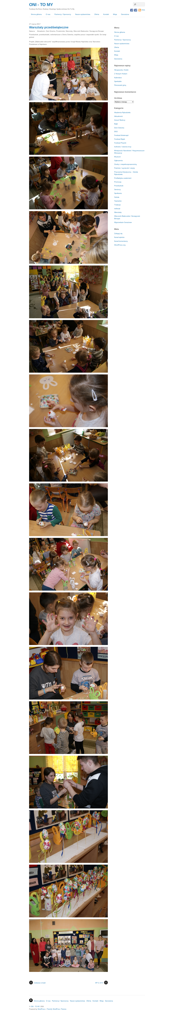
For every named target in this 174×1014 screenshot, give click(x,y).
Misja (115, 14)
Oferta (96, 14)
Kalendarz (118, 78)
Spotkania (118, 193)
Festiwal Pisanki (120, 143)
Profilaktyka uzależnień (122, 178)
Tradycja (117, 205)
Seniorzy (117, 189)
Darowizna (125, 14)
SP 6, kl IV (101, 983)
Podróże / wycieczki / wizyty (124, 168)
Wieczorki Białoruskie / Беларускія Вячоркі (89, 31)
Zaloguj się (118, 233)
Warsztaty (69, 31)
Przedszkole (60, 31)
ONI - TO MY (35, 1006)
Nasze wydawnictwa (82, 14)
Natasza (32, 31)
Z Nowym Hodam (120, 74)
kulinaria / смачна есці (122, 147)
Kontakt (106, 14)
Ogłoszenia (118, 160)
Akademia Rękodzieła (122, 112)
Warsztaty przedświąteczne (48, 27)
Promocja (117, 182)
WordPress (41, 1009)
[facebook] (131, 10)
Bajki (116, 124)
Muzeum (117, 157)
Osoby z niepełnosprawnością (125, 164)
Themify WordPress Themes (56, 1009)
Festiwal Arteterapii (121, 135)
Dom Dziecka (50, 31)
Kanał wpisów (119, 237)
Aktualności (41, 31)
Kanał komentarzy (121, 241)
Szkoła (116, 197)
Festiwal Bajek (119, 139)
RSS (143, 10)
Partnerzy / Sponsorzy (62, 14)
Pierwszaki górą (120, 85)
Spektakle (118, 81)
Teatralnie (118, 201)
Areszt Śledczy (119, 120)
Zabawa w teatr (38, 983)
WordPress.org (119, 245)
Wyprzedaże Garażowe (123, 222)
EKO (116, 131)
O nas (48, 14)
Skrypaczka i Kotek (121, 70)
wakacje (117, 208)
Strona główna (36, 14)
